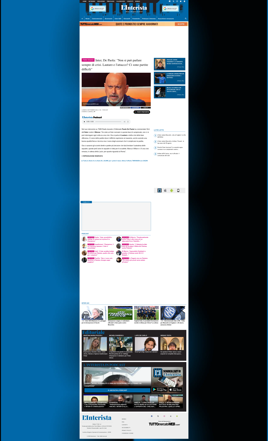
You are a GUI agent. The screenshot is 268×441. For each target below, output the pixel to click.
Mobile (124, 419)
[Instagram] (177, 1)
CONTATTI (130, 1)
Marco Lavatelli (88, 111)
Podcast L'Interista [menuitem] (149, 18)
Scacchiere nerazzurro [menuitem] (166, 18)
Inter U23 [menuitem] (118, 18)
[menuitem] (82, 18)
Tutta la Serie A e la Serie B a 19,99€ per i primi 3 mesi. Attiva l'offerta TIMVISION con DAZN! (115, 161)
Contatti (125, 424)
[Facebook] (169, 1)
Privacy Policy (126, 430)
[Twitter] (173, 1)
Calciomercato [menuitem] (97, 18)
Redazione (101, 1)
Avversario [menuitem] (108, 18)
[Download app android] (184, 1)
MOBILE (137, 1)
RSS (123, 422)
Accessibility (126, 427)
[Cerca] (185, 18)
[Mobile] (178, 190)
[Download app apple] (180, 1)
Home (84, 1)
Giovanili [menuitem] (127, 18)
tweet (145, 107)
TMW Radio (110, 1)
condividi (135, 107)
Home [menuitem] (88, 18)
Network (92, 1)
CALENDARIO (120, 1)
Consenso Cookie (127, 433)
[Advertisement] (169, 276)
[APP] (160, 190)
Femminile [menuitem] (136, 18)
